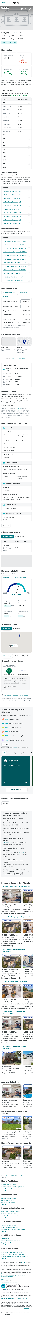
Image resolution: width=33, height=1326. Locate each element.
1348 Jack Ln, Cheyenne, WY (12, 223)
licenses (18, 1271)
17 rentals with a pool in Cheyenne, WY (16, 981)
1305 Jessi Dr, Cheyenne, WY (12, 213)
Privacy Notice (18, 1295)
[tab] (7, 536)
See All (6, 745)
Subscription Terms (5, 1295)
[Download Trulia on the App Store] (11, 1286)
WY (7, 1175)
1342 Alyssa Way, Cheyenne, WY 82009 (15, 273)
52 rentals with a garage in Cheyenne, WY (16, 917)
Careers (3, 1294)
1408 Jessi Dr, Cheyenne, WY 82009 (14, 241)
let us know (26, 1308)
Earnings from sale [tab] (9, 292)
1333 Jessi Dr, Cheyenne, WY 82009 (14, 270)
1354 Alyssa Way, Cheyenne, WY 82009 (15, 263)
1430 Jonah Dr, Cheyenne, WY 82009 (15, 252)
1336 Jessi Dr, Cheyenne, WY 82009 (14, 248)
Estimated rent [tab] (23, 292)
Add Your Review (16, 790)
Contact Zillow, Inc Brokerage (9, 1282)
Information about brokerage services (13, 1278)
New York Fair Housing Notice (8, 1276)
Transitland (23, 1262)
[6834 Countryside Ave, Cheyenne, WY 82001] (11, 926)
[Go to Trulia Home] (16, 3)
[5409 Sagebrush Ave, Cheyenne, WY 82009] (11, 1123)
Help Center (7, 1314)
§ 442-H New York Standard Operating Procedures (12, 1275)
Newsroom (8, 1294)
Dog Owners (24, 753)
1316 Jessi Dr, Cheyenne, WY (12, 205)
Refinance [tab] (6, 296)
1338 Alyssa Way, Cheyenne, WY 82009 (15, 280)
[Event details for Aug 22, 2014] (29, 548)
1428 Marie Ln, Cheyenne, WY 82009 (14, 259)
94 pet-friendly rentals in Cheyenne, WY (16, 886)
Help (12, 1295)
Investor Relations (16, 1294)
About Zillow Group (14, 1292)
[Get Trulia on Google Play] (24, 1286)
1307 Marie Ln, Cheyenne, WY (12, 195)
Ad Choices (24, 1295)
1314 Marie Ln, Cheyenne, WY (12, 209)
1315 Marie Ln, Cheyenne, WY (12, 202)
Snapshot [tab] (6, 577)
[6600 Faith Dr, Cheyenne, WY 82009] (11, 896)
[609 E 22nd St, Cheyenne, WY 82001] (11, 1058)
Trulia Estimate (9, 93)
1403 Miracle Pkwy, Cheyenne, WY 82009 (16, 266)
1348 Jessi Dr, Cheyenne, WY (12, 198)
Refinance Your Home (9, 42)
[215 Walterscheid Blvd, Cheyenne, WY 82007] (11, 991)
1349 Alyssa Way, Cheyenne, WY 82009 (15, 277)
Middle (17, 656)
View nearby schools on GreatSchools (16, 695)
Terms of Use (24, 1294)
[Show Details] (29, 103)
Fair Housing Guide (24, 1292)
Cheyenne (6, 842)
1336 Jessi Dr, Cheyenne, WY (12, 191)
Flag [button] (26, 782)
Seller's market (16, 594)
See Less (6, 526)
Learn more (8, 702)
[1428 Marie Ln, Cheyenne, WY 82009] (11, 1153)
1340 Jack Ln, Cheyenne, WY (12, 220)
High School (26, 656)
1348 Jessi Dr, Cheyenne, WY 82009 (14, 245)
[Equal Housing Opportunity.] (22, 1312)
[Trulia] (3, 1286)
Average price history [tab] (19, 577)
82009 (20, 408)
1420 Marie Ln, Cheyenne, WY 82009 (14, 255)
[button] (31, 3)
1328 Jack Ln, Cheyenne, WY (12, 216)
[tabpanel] (16, 314)
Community (12, 753)
